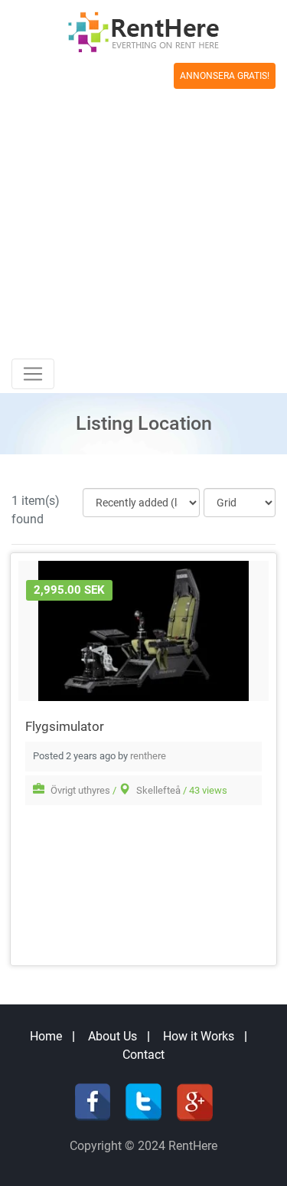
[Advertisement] (143, 207)
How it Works (198, 1036)
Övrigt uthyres (80, 790)
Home (46, 1036)
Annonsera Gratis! (224, 75)
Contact (143, 1054)
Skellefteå (158, 790)
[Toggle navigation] (32, 374)
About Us (112, 1036)
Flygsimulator (64, 726)
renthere (148, 756)
